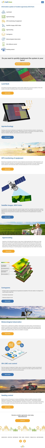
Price (20, 437)
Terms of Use (33, 437)
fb (20, 441)
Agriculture (4, 437)
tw (24, 441)
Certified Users (40, 437)
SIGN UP (22, 420)
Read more (7, 93)
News (23, 437)
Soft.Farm (7, 2)
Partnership (15, 437)
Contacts (27, 437)
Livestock (10, 437)
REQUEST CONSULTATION (22, 64)
